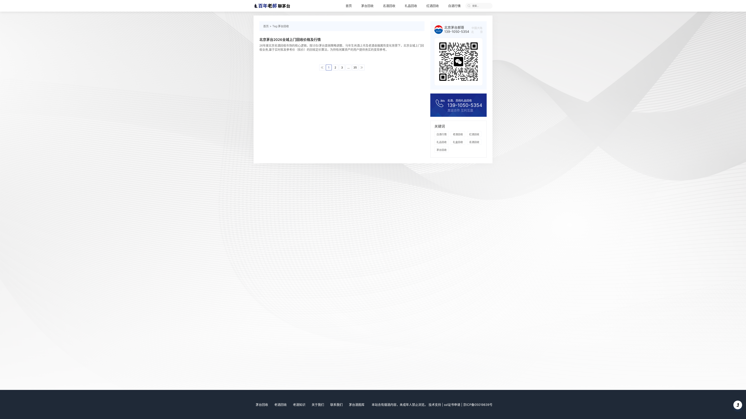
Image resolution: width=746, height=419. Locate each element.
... (348, 67)
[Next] (362, 67)
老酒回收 (458, 134)
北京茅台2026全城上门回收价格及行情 (290, 40)
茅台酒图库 (356, 405)
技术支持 (435, 405)
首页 (349, 5)
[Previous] (322, 67)
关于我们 (318, 405)
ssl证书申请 (452, 405)
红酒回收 (432, 5)
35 (355, 67)
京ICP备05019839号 (477, 405)
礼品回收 (411, 5)
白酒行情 (454, 5)
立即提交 (469, 5)
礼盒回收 (458, 142)
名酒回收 (389, 5)
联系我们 (336, 405)
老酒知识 (299, 405)
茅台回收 (367, 5)
